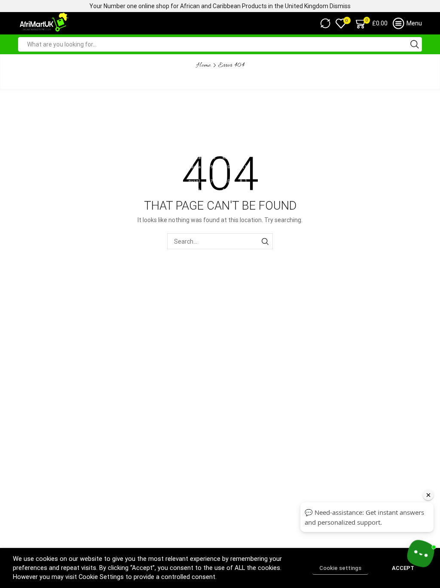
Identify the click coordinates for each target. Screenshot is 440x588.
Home (203, 65)
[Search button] (415, 44)
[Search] (265, 241)
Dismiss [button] (340, 6)
